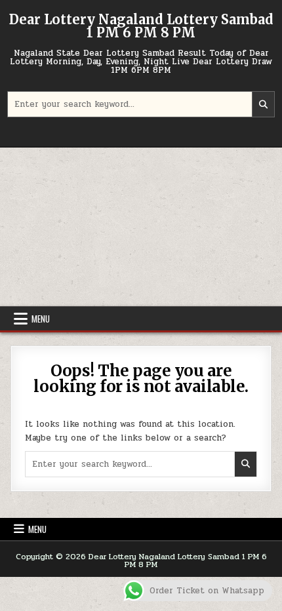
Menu (40, 318)
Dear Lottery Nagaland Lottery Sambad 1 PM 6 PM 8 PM (141, 26)
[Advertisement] (141, 227)
